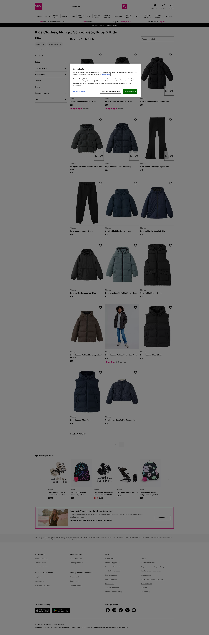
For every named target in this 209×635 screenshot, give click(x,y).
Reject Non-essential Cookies (110, 91)
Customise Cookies (79, 91)
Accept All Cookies (130, 91)
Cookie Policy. (105, 75)
